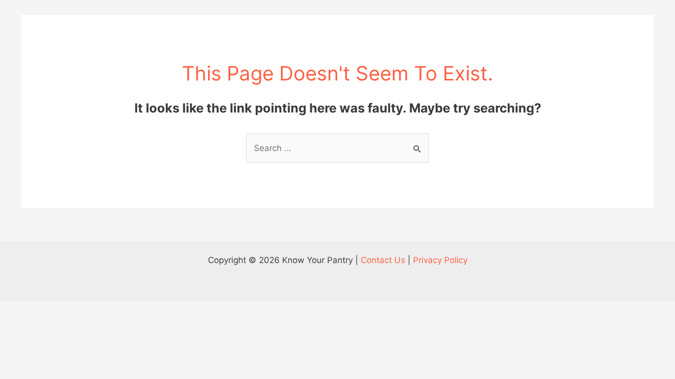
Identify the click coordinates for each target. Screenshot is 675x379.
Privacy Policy (440, 260)
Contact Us (383, 260)
